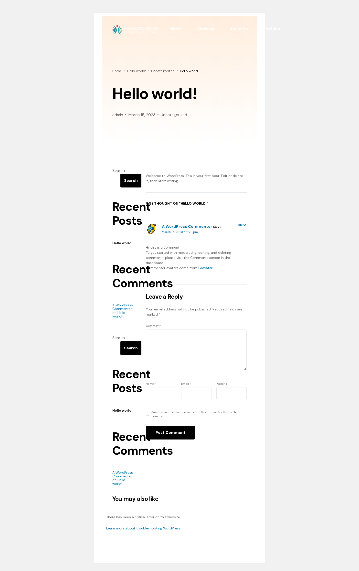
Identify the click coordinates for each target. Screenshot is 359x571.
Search (118, 170)
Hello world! (122, 243)
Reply (242, 225)
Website (221, 383)
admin (117, 114)
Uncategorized (174, 114)
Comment (153, 326)
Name (151, 383)
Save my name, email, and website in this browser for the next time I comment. (196, 414)
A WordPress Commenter (187, 226)
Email (186, 383)
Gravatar (205, 268)
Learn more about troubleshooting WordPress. (143, 528)
